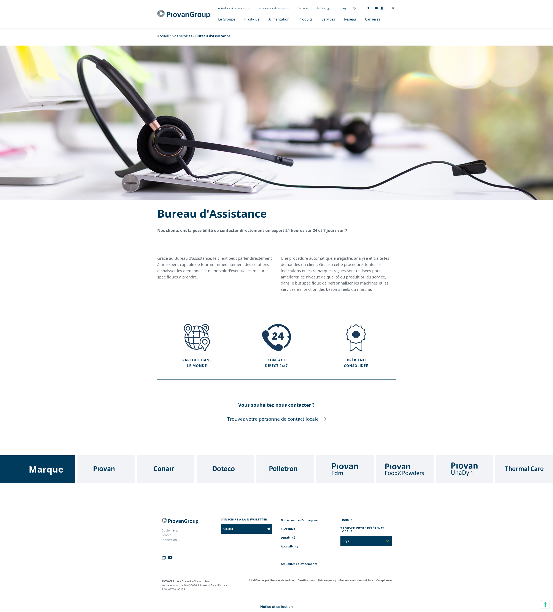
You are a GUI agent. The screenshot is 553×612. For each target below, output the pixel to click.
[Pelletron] (285, 469)
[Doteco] (225, 469)
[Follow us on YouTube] (376, 8)
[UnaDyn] (464, 469)
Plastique (251, 19)
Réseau (350, 19)
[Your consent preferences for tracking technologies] (545, 604)
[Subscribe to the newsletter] (268, 529)
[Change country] (354, 8)
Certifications (306, 580)
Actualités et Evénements (233, 8)
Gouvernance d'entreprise (273, 8)
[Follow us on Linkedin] (368, 8)
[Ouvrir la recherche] (393, 8)
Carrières (372, 19)
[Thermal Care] (524, 469)
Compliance (384, 580)
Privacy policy (327, 580)
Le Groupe (226, 19)
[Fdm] (345, 469)
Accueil (163, 36)
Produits (306, 19)
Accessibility (289, 546)
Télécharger (324, 8)
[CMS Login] (383, 8)
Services (328, 19)
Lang (343, 8)
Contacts (303, 8)
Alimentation (279, 19)
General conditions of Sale (356, 580)
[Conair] (165, 469)
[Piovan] (106, 469)
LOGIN (344, 520)
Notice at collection (276, 606)
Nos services (182, 36)
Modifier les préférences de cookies (271, 580)
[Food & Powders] (405, 469)
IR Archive (288, 529)
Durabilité (288, 537)
